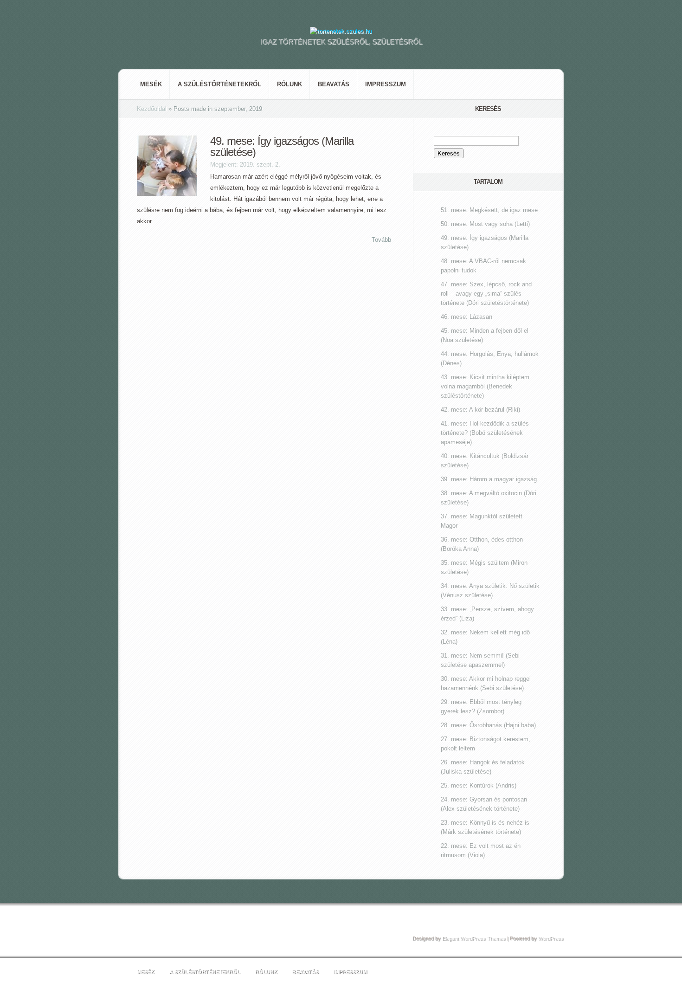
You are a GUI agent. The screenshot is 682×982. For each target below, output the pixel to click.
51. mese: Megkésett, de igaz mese (489, 210)
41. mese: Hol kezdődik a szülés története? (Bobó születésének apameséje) (485, 433)
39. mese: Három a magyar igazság (489, 479)
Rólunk (289, 84)
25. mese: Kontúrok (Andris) (478, 785)
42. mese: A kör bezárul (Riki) (480, 409)
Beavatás (333, 84)
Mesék (151, 84)
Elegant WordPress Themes (474, 938)
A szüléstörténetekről (219, 84)
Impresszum (385, 84)
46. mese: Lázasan (466, 316)
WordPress (551, 938)
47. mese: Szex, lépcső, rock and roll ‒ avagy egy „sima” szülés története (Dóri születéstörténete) (486, 293)
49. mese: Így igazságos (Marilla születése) (282, 146)
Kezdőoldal (152, 108)
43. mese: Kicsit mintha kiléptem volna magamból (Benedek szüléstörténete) (485, 386)
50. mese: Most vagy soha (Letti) (485, 223)
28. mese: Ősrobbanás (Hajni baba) (488, 725)
